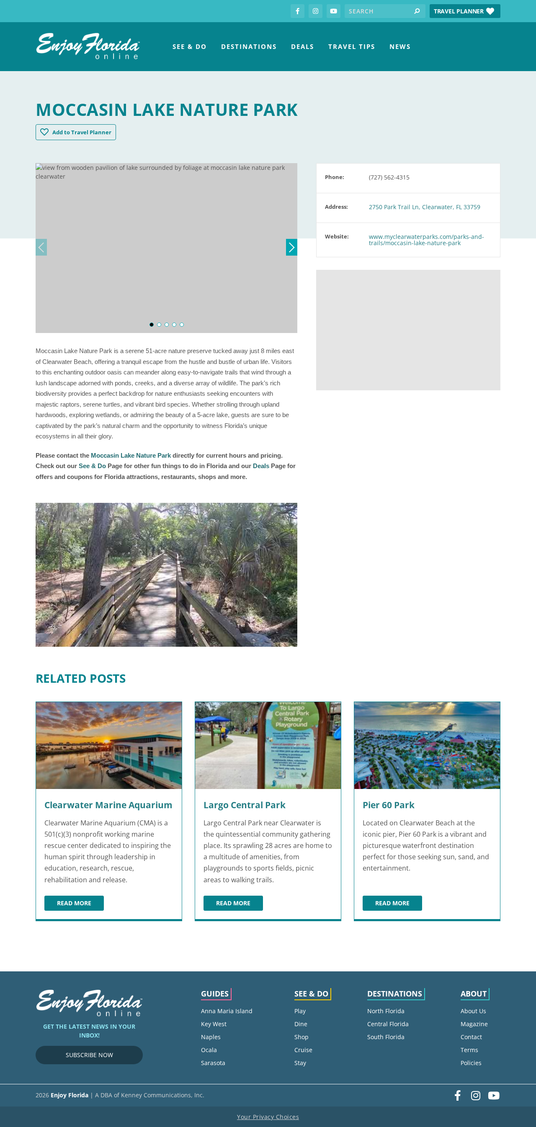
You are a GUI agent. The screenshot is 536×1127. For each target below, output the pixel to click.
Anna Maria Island (227, 1011)
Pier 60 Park (389, 805)
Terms (469, 1050)
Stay (300, 1063)
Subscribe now (89, 1055)
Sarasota (213, 1063)
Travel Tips (351, 46)
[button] (465, 11)
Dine (300, 1024)
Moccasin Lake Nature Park (131, 455)
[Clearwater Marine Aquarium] (109, 745)
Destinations (249, 46)
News (400, 46)
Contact (471, 1037)
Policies (471, 1063)
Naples (211, 1037)
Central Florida (388, 1024)
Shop (301, 1037)
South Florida (386, 1037)
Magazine (474, 1024)
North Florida (386, 1011)
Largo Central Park (245, 805)
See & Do (190, 46)
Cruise (303, 1050)
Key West (214, 1024)
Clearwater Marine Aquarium (108, 805)
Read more (80, 904)
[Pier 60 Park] (427, 745)
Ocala (209, 1050)
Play (300, 1011)
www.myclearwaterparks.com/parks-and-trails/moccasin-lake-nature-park (426, 240)
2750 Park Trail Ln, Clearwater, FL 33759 (424, 207)
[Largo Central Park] (268, 745)
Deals (302, 46)
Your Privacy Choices (268, 1117)
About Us (473, 1011)
